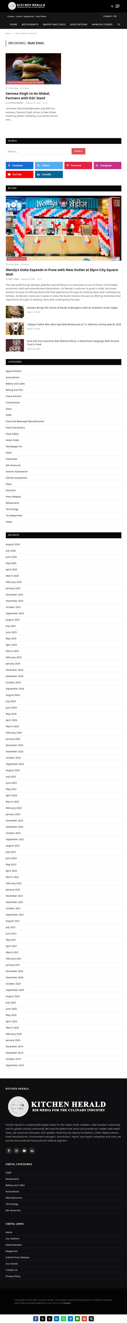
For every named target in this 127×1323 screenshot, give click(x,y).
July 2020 (11, 1002)
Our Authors (12, 1238)
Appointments (13, 371)
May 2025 (11, 638)
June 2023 (11, 782)
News (9, 484)
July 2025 (11, 625)
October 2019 (13, 1059)
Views (9, 521)
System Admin (15, 103)
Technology (12, 509)
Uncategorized (14, 515)
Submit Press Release (17, 1257)
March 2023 (12, 801)
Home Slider (12, 440)
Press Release (13, 496)
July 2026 (11, 550)
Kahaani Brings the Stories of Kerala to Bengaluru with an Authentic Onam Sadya (72, 307)
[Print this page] (84, 1318)
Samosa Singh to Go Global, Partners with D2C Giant (28, 95)
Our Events (12, 1263)
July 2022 (11, 851)
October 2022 (13, 833)
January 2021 (13, 964)
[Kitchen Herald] (26, 6)
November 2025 (14, 600)
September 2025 (15, 613)
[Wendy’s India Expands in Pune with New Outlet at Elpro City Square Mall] (63, 228)
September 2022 (15, 839)
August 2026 (13, 544)
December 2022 (14, 820)
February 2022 (14, 883)
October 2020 (13, 983)
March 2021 (12, 952)
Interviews (11, 458)
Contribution (13, 402)
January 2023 (13, 814)
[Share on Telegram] (70, 1318)
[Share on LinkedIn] (56, 1318)
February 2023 (14, 807)
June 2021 (11, 933)
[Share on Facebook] (35, 1318)
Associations (78, 25)
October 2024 (13, 682)
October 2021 (13, 908)
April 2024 (11, 720)
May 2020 (11, 1015)
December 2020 (14, 971)
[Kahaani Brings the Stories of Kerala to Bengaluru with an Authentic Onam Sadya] (15, 312)
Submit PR (110, 17)
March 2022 (12, 877)
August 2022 (13, 845)
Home (13, 25)
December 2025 (14, 594)
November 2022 (14, 826)
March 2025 (12, 651)
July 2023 (11, 776)
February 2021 (14, 958)
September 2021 (15, 914)
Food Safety (12, 433)
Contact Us (12, 1269)
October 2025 (13, 607)
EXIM (8, 415)
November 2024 (14, 676)
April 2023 (11, 795)
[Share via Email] (77, 1318)
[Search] (112, 6)
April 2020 (11, 1021)
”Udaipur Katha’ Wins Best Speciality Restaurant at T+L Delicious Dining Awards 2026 (74, 324)
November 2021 (14, 902)
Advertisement (14, 1244)
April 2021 (11, 946)
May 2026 (11, 563)
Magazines (28, 16)
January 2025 (13, 663)
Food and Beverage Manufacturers (25, 82)
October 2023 (13, 757)
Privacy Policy (13, 1276)
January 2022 (13, 889)
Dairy (9, 408)
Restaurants (30, 25)
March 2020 (12, 1027)
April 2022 (11, 870)
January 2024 (13, 738)
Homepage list (14, 446)
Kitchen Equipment (16, 477)
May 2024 (11, 713)
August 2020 (13, 996)
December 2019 (14, 1046)
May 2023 (11, 789)
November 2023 (14, 751)
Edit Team (13, 279)
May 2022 (11, 864)
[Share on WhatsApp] (63, 1318)
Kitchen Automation (17, 471)
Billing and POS (14, 389)
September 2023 (15, 764)
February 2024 (14, 732)
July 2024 (11, 701)
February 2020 (14, 1033)
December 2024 (14, 669)
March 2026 (12, 575)
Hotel (9, 452)
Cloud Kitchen (13, 396)
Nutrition (11, 490)
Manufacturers (102, 25)
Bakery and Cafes (54, 25)
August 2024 (13, 695)
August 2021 (13, 920)
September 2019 (15, 1065)
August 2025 (13, 619)
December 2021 (14, 895)
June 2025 (11, 632)
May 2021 (11, 939)
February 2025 (14, 657)
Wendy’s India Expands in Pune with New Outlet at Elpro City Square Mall (62, 272)
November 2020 (14, 977)
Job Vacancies (13, 465)
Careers (11, 16)
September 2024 (15, 688)
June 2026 (11, 556)
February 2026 (14, 582)
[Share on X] (42, 1318)
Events (19, 16)
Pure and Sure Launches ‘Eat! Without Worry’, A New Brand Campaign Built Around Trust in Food (73, 342)
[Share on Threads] (49, 1318)
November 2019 (14, 1052)
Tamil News (40, 16)
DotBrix (67, 1303)
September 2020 (15, 990)
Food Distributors (15, 427)
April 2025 (11, 644)
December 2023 (14, 745)
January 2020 (13, 1040)
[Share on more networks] (91, 1318)
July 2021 (11, 927)
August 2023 (13, 770)
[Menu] (117, 6)
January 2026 (13, 588)
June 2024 (11, 707)
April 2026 (11, 569)
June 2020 (11, 1008)
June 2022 (11, 858)
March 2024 (12, 726)
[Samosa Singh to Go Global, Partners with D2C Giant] (33, 68)
